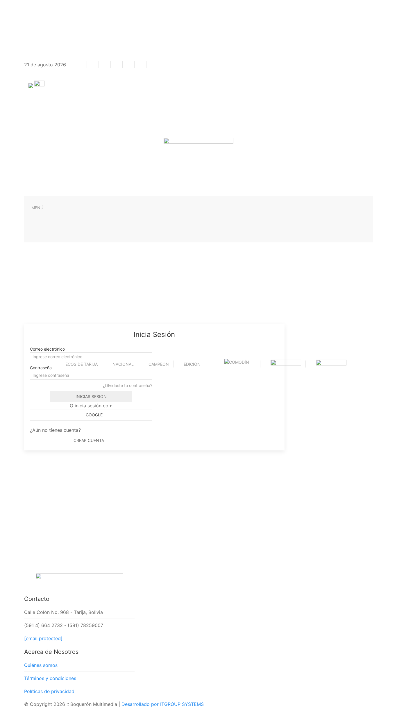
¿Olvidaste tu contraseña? (127, 385)
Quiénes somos (41, 665)
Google (94, 414)
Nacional (123, 364)
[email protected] (43, 638)
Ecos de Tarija (81, 364)
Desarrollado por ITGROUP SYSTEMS (162, 704)
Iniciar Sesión (91, 396)
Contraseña (41, 367)
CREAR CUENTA (89, 440)
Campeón (159, 364)
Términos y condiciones (50, 678)
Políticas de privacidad (49, 691)
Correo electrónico (47, 349)
